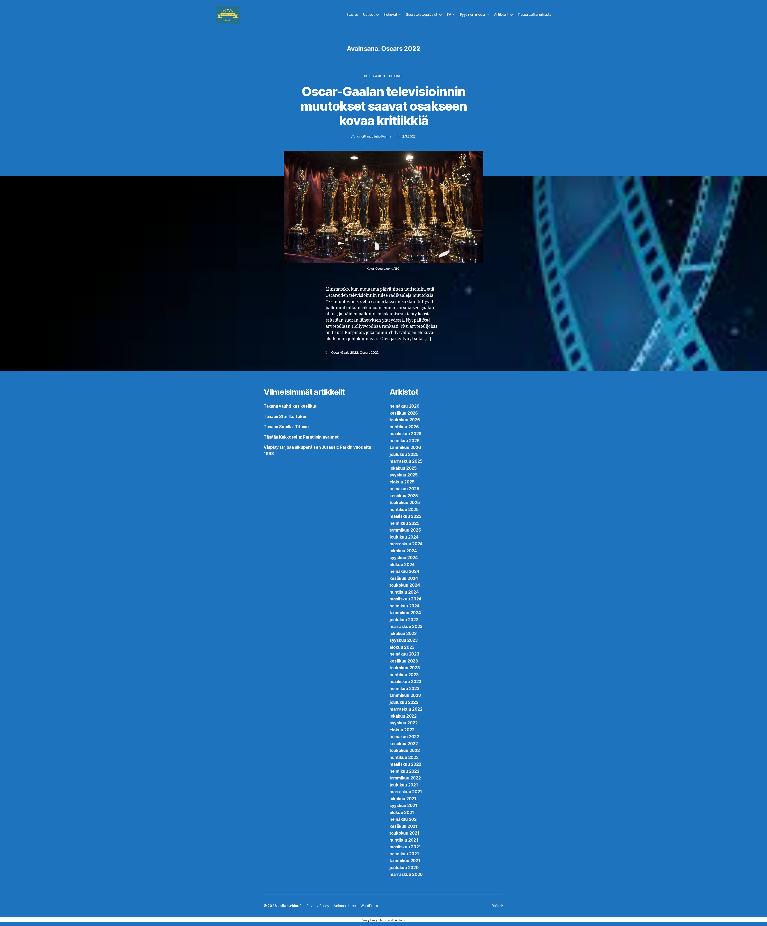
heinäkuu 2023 (404, 654)
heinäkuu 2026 (404, 406)
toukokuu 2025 (404, 502)
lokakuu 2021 (402, 798)
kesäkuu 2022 (403, 743)
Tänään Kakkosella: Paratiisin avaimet (301, 437)
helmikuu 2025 (404, 523)
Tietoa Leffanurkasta (534, 14)
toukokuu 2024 (404, 585)
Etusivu (352, 14)
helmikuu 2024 (404, 605)
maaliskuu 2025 (405, 516)
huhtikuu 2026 (404, 426)
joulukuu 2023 (403, 619)
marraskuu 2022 (405, 709)
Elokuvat (390, 14)
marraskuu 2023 (405, 626)
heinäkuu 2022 (404, 736)
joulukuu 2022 (403, 702)
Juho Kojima (382, 136)
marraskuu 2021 (405, 791)
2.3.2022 (409, 136)
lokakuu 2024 (403, 550)
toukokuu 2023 (404, 667)
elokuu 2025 (401, 481)
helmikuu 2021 (404, 853)
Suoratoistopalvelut (421, 14)
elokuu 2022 (401, 729)
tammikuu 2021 (404, 860)
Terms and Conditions (393, 920)
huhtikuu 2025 (404, 509)
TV (448, 14)
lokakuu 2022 (403, 716)
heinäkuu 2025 (404, 488)
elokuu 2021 (401, 812)
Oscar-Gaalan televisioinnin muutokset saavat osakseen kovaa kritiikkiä (383, 106)
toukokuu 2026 (404, 419)
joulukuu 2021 (403, 784)
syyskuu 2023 (403, 640)
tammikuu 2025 (405, 530)
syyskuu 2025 (403, 474)
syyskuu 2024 (403, 557)
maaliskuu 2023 (405, 681)
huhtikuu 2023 (404, 674)
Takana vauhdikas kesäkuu (291, 406)
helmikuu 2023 (404, 688)
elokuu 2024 (402, 564)
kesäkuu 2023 (403, 661)
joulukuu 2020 (404, 867)
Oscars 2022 (369, 353)
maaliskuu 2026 (405, 433)
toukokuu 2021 (404, 833)
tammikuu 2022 (405, 777)
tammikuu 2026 (405, 447)
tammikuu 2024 (405, 612)
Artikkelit (501, 14)
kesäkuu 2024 (403, 578)
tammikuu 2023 (405, 695)
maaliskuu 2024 (405, 598)
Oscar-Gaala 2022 (344, 353)
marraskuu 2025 (405, 461)
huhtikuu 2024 (404, 592)
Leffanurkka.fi (289, 906)
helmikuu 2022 (404, 771)
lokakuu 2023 (403, 633)
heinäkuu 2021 (404, 819)
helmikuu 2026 (404, 440)
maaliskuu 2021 (405, 846)
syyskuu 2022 (403, 722)
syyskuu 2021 (403, 805)
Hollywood (374, 76)
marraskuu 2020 (406, 874)
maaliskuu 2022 (405, 764)
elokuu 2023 (401, 647)
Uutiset (369, 14)
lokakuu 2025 (403, 468)
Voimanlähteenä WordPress (356, 906)
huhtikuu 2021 (403, 840)
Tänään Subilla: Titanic (286, 426)
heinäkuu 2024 (404, 571)
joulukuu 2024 (404, 537)
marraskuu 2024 (406, 543)
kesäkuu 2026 (403, 413)
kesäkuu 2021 (403, 826)
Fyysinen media (472, 14)
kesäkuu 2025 (403, 495)
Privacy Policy (317, 906)
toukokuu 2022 (404, 750)
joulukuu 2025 (403, 454)
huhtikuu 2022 (404, 757)
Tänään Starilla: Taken (285, 416)
